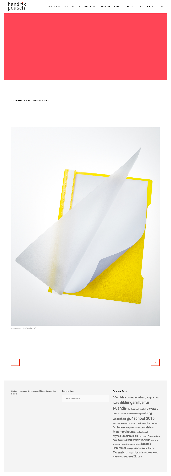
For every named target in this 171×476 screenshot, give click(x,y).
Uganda (138, 452)
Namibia (131, 436)
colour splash (141, 409)
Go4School (120, 418)
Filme (143, 414)
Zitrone (137, 456)
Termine (105, 7)
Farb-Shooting (135, 414)
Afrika (129, 398)
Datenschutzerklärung (36, 391)
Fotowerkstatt (88, 7)
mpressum (23, 391)
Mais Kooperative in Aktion (133, 427)
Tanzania (118, 452)
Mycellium (119, 436)
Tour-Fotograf (129, 453)
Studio (151, 448)
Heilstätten (118, 423)
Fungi (148, 413)
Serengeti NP (132, 448)
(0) (161, 7)
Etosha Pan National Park (121, 414)
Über (117, 7)
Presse (49, 391)
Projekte (69, 7)
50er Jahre (119, 397)
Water (115, 457)
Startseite (142, 448)
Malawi (149, 427)
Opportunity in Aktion (139, 439)
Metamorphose (123, 431)
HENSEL (127, 423)
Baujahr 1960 (153, 397)
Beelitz (116, 403)
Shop (150, 7)
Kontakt (129, 7)
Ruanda (146, 443)
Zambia (130, 457)
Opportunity (122, 440)
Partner (14, 394)
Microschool (138, 432)
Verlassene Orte (150, 452)
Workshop (122, 457)
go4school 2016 (141, 418)
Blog (140, 7)
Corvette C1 (153, 408)
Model (145, 432)
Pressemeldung (135, 444)
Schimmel (119, 448)
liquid (133, 424)
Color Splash (131, 409)
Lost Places (141, 423)
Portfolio (54, 7)
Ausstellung (138, 397)
